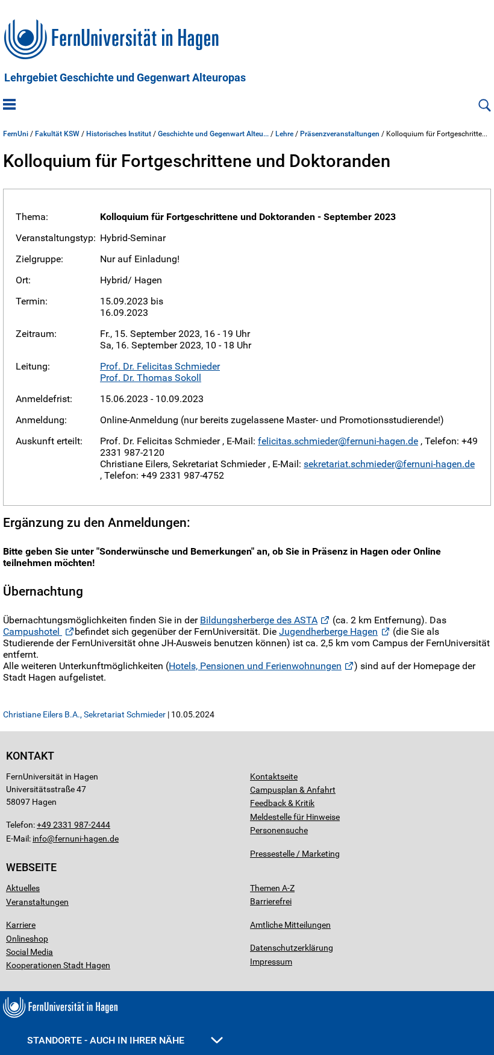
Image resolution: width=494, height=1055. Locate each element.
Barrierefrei (271, 901)
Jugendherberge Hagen (328, 631)
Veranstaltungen (37, 902)
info (40, 838)
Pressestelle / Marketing (295, 853)
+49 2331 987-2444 (73, 825)
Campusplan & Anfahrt (293, 790)
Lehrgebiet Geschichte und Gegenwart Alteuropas (125, 78)
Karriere (21, 925)
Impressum (271, 961)
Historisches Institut (118, 134)
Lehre (284, 134)
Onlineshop (27, 938)
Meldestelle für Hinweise (295, 817)
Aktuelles (23, 888)
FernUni (15, 134)
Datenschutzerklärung (291, 948)
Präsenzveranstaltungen (340, 134)
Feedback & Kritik (282, 803)
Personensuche (279, 830)
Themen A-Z (272, 888)
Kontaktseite (274, 776)
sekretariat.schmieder (349, 464)
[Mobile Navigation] (9, 105)
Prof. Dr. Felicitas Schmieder (160, 366)
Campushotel (32, 631)
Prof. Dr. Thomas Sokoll (150, 377)
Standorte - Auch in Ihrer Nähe (107, 1040)
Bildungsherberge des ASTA (258, 620)
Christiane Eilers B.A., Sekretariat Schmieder (84, 714)
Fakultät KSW (57, 134)
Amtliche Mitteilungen (290, 925)
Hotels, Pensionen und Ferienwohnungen (255, 666)
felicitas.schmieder (298, 441)
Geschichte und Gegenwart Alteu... (213, 134)
